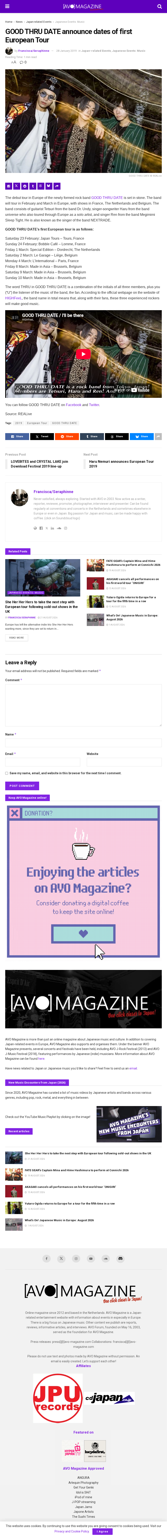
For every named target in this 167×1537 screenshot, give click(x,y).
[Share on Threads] (40, 186)
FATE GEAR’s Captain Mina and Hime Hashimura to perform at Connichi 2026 (77, 1170)
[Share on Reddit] (24, 186)
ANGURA (83, 1477)
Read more (18, 637)
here (41, 1058)
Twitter (94, 405)
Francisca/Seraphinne (33, 50)
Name (11, 734)
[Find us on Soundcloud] (106, 1259)
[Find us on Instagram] (76, 1259)
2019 (18, 423)
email (133, 1068)
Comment (13, 680)
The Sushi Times (83, 1516)
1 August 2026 (116, 625)
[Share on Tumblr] (32, 186)
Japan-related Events (39, 21)
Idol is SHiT (83, 1492)
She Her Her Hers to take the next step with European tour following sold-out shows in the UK (41, 607)
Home (8, 21)
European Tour (37, 423)
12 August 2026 (117, 606)
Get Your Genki (83, 1487)
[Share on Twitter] (16, 186)
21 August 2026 (48, 617)
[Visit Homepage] (83, 6)
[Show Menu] (7, 6)
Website (92, 754)
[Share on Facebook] (8, 186)
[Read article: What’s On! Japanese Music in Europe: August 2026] (95, 620)
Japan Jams (83, 1507)
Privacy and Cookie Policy (72, 1531)
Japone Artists (83, 1511)
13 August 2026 (117, 588)
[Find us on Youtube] (91, 1259)
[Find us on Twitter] (61, 1259)
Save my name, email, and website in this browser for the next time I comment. (66, 773)
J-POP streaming (83, 1502)
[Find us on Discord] (120, 1259)
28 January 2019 (66, 50)
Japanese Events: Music (70, 21)
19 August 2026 (117, 570)
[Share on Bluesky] (48, 186)
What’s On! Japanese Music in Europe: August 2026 (59, 1220)
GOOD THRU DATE (107, 198)
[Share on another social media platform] (56, 186)
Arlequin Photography (83, 1482)
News (19, 21)
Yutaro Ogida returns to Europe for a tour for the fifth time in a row (70, 1203)
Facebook (73, 405)
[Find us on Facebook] (46, 1259)
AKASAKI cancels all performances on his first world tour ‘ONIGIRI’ (70, 1187)
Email (10, 754)
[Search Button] (159, 6)
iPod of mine (83, 1497)
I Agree (102, 1531)
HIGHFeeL (13, 298)
